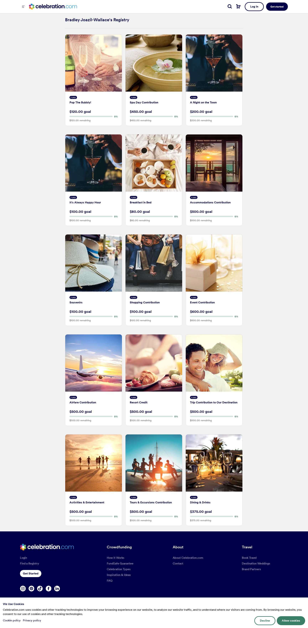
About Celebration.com (188, 557)
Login (23, 557)
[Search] (229, 6)
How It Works (115, 557)
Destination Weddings (256, 563)
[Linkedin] (57, 588)
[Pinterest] (31, 588)
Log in (254, 6)
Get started (277, 6)
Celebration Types (118, 569)
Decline (265, 620)
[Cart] (238, 6)
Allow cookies (291, 620)
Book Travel (249, 557)
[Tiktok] (40, 588)
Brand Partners (251, 569)
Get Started (30, 573)
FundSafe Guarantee (120, 563)
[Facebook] (48, 588)
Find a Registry (29, 563)
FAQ (109, 580)
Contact (178, 563)
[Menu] (23, 6)
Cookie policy (12, 620)
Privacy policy (32, 620)
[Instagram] (23, 588)
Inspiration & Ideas (119, 575)
